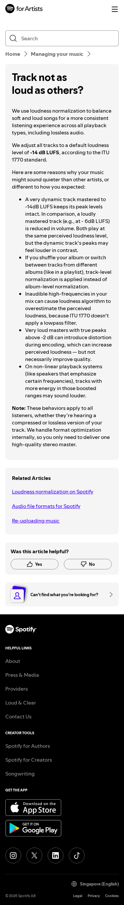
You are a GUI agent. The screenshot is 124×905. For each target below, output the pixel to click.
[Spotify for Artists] (24, 9)
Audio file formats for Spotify (46, 506)
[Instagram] (13, 855)
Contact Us (18, 716)
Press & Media (22, 674)
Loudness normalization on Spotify (52, 491)
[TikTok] (77, 855)
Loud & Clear (20, 702)
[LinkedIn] (55, 855)
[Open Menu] (115, 9)
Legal (77, 895)
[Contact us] (108, 594)
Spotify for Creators (28, 759)
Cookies (112, 895)
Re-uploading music (36, 520)
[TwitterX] (34, 855)
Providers (16, 688)
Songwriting (20, 773)
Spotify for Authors (27, 745)
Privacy (94, 895)
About (12, 661)
